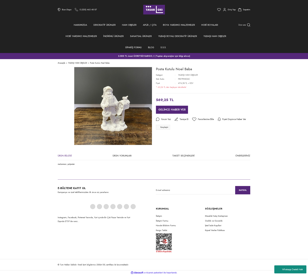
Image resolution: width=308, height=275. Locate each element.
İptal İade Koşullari (213, 225)
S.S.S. (163, 47)
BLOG (151, 47)
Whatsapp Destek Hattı (292, 269)
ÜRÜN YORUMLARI (122, 155)
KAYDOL (243, 190)
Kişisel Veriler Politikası (215, 230)
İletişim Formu (162, 220)
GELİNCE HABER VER (172, 109)
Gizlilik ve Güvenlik (213, 220)
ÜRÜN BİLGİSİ (65, 155)
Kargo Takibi (161, 230)
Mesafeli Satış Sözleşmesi (216, 215)
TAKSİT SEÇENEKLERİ (183, 155)
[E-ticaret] (153, 272)
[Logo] (154, 9)
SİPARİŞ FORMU (133, 47)
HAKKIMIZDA (80, 25)
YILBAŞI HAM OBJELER (188, 74)
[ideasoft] (137, 272)
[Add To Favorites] (203, 119)
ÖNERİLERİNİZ (242, 155)
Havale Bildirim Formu (166, 225)
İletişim (159, 215)
